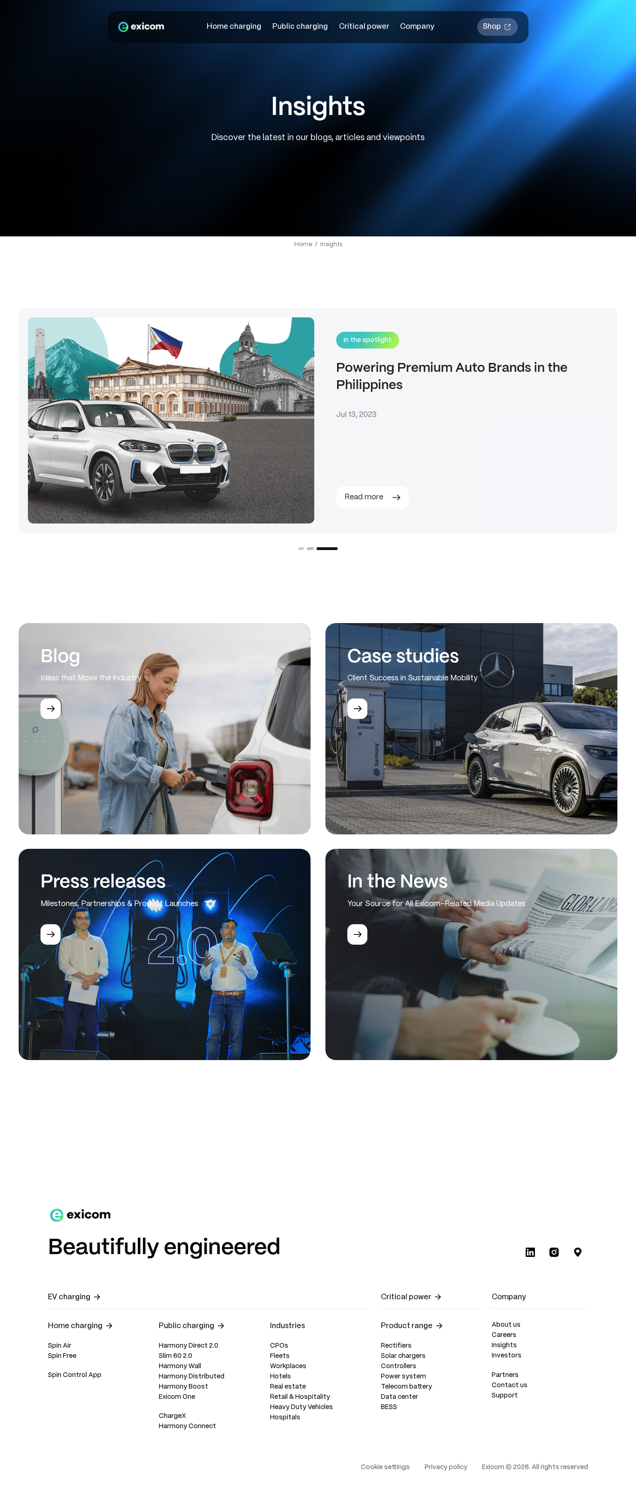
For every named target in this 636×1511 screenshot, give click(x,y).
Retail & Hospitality (300, 1397)
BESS (389, 1407)
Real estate (288, 1387)
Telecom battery (406, 1387)
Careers (504, 1335)
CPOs (279, 1346)
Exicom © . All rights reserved (535, 1467)
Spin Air (59, 1346)
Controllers (398, 1366)
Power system (403, 1377)
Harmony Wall (180, 1366)
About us (506, 1325)
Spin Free (62, 1356)
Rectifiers (396, 1346)
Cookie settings (385, 1467)
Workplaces (288, 1366)
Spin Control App (74, 1375)
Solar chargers (403, 1356)
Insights (504, 1346)
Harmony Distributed (191, 1377)
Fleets (280, 1356)
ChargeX (172, 1416)
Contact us (510, 1386)
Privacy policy (446, 1467)
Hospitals (285, 1418)
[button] (234, 27)
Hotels (280, 1377)
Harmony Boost (183, 1387)
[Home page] (141, 27)
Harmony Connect (187, 1427)
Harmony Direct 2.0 (188, 1346)
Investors (506, 1356)
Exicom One (177, 1397)
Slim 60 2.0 (175, 1356)
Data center (399, 1397)
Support (505, 1396)
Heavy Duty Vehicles (301, 1407)
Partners (505, 1375)
